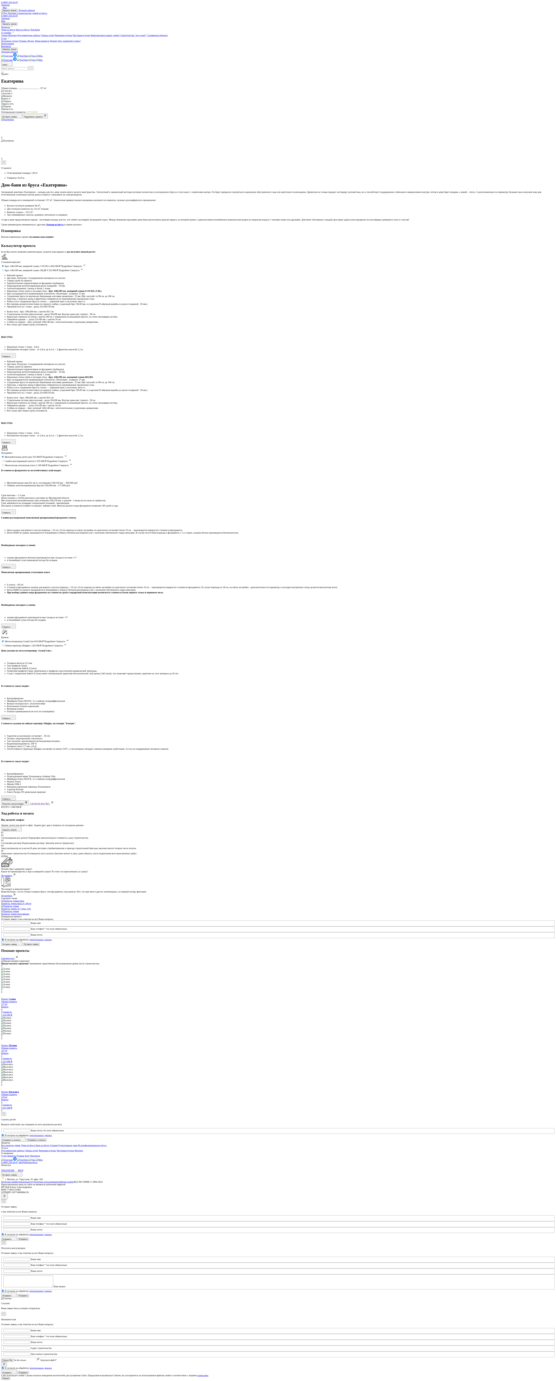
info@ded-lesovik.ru (28, 1162)
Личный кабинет (26, 10)
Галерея (54, 1145)
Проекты (5, 27)
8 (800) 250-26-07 (9, 2)
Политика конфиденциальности (17, 1182)
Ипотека (12, 35)
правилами (202, 1375)
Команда (11, 1156)
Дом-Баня (35, 29)
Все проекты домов (10, 1145)
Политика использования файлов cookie (53, 1182)
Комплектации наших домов (105, 35)
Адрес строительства (41, 1348)
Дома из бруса (8, 29)
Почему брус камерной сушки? (65, 41)
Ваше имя (36, 923)
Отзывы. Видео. (26, 41)
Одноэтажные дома (67, 1145)
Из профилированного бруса (92, 1145)
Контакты (6, 46)
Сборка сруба (47, 35)
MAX (20, 1170)
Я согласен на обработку (28, 939)
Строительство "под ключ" (133, 35)
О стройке (6, 33)
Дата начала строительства (44, 1354)
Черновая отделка (63, 35)
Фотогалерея (7, 43)
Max (5, 7)
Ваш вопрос (60, 1286)
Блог (27, 1156)
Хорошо (5, 1378)
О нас (4, 38)
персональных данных (41, 939)
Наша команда (42, 41)
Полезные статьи (9, 41)
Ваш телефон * (38, 929)
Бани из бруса (23, 29)
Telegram (5, 5)
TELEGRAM (8, 1170)
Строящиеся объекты (157, 35)
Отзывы (20, 1156)
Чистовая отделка (81, 35)
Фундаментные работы (28, 35)
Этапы (4, 35)
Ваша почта (36, 935)
